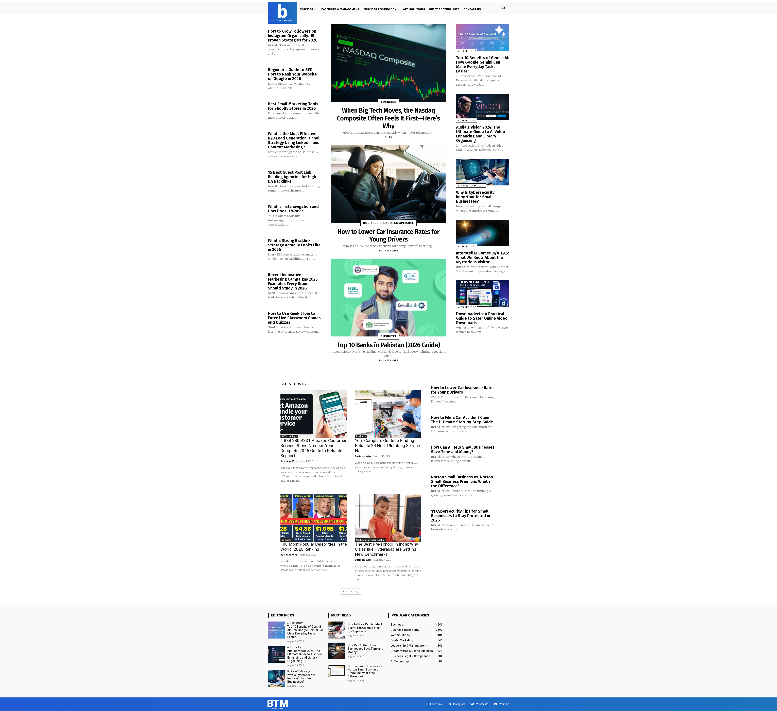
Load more (349, 591)
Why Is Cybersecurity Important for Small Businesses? (475, 197)
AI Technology (466, 51)
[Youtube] (495, 704)
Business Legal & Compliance (388, 223)
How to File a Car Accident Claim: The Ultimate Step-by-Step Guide (462, 419)
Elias (388, 137)
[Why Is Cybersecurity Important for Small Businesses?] (482, 172)
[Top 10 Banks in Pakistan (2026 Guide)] (388, 297)
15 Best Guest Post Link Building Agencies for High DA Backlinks (292, 177)
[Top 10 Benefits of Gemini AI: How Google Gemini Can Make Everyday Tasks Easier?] (482, 37)
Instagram (459, 704)
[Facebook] (426, 704)
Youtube (504, 704)
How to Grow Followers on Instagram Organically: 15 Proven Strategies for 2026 (292, 36)
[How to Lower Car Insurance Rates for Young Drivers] (388, 184)
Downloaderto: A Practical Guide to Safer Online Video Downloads (481, 318)
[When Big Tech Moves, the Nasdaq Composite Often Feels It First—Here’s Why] (388, 63)
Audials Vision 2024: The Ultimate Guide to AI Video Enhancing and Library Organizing (480, 134)
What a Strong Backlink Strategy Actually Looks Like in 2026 (294, 245)
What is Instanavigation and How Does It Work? (293, 208)
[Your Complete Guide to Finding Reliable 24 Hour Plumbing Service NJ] (388, 414)
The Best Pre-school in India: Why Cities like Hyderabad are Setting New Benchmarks (386, 549)
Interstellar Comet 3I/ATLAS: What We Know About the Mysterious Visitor (482, 257)
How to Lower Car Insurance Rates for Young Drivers (388, 235)
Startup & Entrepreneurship (370, 540)
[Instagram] (449, 704)
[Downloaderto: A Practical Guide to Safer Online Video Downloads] (482, 293)
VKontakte (482, 704)
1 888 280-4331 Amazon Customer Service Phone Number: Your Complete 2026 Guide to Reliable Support (313, 448)
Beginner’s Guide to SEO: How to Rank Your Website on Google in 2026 (292, 74)
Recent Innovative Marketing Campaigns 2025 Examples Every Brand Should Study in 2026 (293, 281)
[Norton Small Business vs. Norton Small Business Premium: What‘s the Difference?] (336, 671)
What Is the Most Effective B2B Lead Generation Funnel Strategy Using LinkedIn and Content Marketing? (294, 140)
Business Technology (471, 185)
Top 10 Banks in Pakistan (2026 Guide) (388, 345)
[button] (503, 7)
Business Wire (388, 250)
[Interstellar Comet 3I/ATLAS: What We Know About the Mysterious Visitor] (482, 233)
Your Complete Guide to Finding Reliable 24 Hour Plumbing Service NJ (387, 445)
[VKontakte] (472, 704)
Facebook (436, 704)
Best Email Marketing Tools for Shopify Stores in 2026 (293, 106)
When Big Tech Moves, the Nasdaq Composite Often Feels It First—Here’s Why (388, 118)
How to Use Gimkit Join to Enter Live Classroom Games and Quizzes (294, 318)
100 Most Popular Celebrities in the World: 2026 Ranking (313, 547)
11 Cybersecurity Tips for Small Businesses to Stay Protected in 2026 (460, 516)
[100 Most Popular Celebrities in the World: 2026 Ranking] (313, 518)
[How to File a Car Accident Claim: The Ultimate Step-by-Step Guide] (336, 630)
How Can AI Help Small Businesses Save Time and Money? (463, 449)
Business (388, 101)
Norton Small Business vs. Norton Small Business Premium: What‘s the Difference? (462, 481)
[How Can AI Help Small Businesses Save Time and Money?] (336, 651)
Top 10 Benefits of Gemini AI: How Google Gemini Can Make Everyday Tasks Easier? (482, 64)
